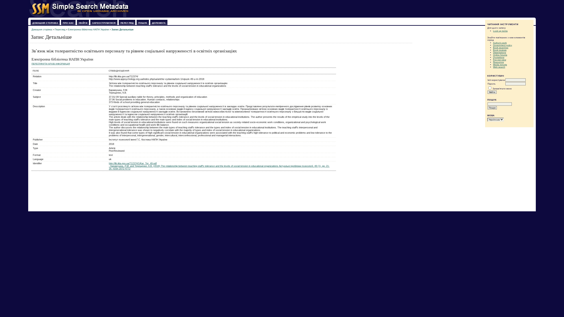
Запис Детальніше (122, 29)
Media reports (500, 64)
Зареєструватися (104, 23)
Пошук (142, 23)
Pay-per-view (499, 60)
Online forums (500, 55)
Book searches (500, 47)
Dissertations (499, 52)
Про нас (68, 23)
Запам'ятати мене (502, 88)
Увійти (83, 23)
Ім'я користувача (496, 80)
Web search (499, 67)
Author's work (500, 43)
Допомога (159, 23)
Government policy (502, 45)
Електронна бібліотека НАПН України (88, 29)
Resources (498, 62)
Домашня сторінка (45, 23)
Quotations (498, 57)
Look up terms (500, 31)
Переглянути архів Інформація (51, 64)
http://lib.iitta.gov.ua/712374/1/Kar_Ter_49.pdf (133, 163)
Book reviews (499, 50)
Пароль (491, 84)
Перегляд (127, 23)
